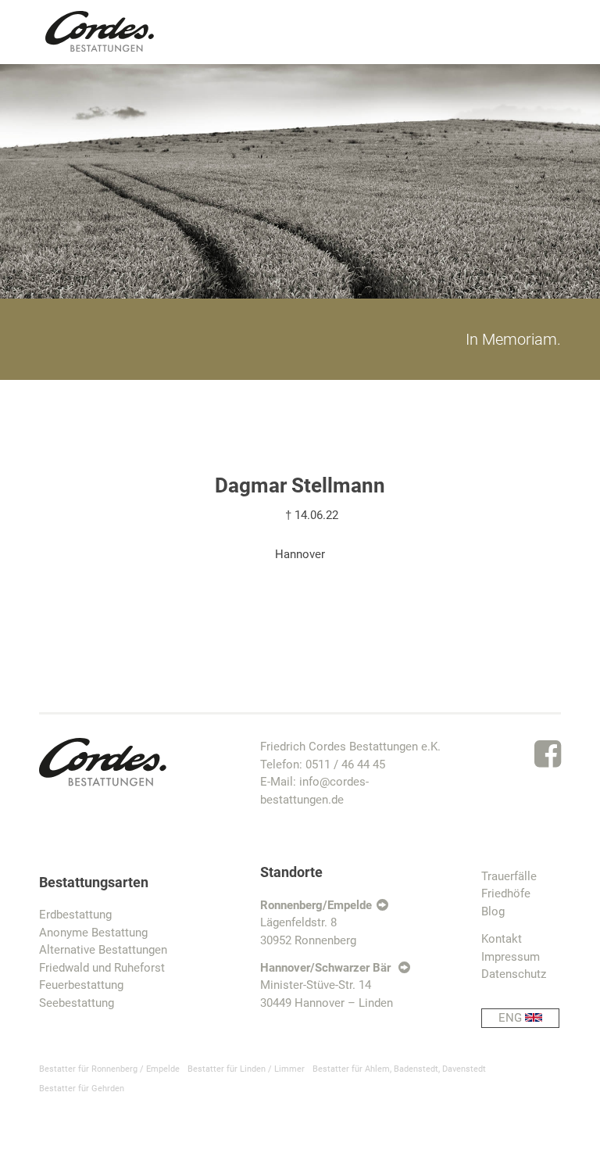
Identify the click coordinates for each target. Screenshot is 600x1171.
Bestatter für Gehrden (81, 1088)
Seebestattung (76, 1003)
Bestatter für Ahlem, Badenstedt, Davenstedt (399, 1069)
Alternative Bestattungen (103, 950)
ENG (511, 1018)
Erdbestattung (75, 915)
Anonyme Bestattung (93, 933)
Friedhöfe (505, 893)
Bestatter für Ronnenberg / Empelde (109, 1069)
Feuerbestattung (81, 985)
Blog (493, 911)
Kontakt (501, 939)
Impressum (510, 957)
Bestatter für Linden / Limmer (246, 1069)
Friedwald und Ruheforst (102, 968)
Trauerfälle (509, 876)
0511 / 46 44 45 (345, 764)
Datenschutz (513, 974)
